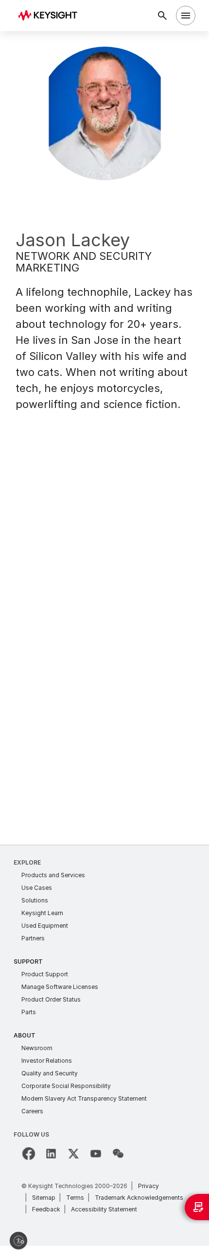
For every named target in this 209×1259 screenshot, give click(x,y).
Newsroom (36, 1048)
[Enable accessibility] (18, 1240)
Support (28, 961)
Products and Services (53, 875)
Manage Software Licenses (59, 986)
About (24, 1035)
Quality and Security (49, 1073)
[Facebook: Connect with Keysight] (28, 1153)
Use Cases (36, 887)
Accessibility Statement (104, 1209)
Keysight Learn (42, 913)
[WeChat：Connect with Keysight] (118, 1153)
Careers (32, 1111)
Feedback (46, 1209)
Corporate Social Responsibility (66, 1085)
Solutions (34, 900)
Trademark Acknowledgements (139, 1197)
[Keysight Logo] (51, 16)
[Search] (162, 15)
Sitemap (43, 1197)
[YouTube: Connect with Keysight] (95, 1153)
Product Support (44, 974)
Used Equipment (44, 925)
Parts (28, 1012)
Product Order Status (51, 999)
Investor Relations (46, 1060)
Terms (75, 1197)
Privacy (148, 1186)
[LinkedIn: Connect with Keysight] (51, 1153)
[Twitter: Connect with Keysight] (73, 1153)
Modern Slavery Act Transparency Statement (84, 1098)
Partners (33, 938)
